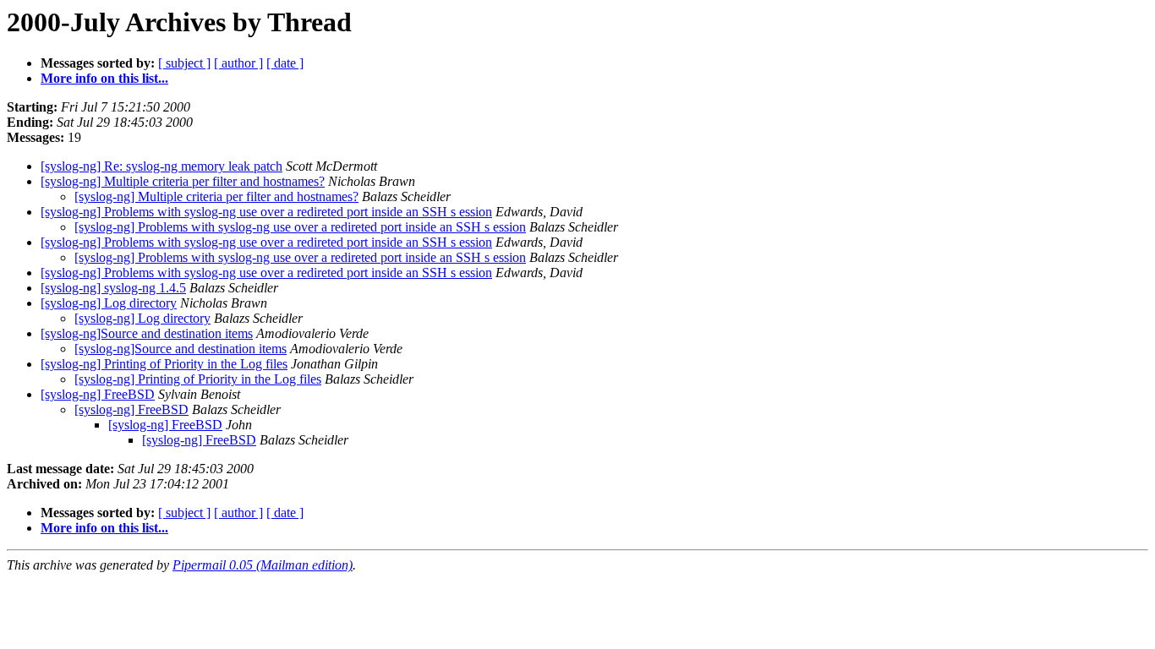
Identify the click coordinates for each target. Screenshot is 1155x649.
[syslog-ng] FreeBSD (98, 394)
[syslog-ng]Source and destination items (147, 333)
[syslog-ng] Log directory (109, 303)
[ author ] (238, 63)
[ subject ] (184, 63)
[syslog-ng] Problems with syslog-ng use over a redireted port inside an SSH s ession (266, 212)
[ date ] (285, 63)
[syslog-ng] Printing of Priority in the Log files (164, 364)
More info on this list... (104, 78)
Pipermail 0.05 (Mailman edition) (262, 565)
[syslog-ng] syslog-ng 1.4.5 (113, 288)
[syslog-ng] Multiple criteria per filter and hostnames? (183, 181)
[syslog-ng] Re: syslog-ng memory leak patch (161, 166)
